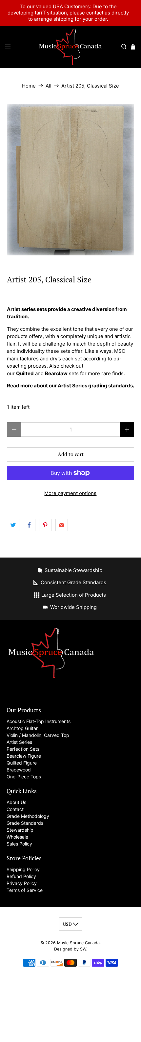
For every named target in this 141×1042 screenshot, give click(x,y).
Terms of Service (25, 890)
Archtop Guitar (22, 728)
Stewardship (20, 830)
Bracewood (19, 769)
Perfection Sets (23, 749)
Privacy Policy (22, 883)
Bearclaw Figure (24, 756)
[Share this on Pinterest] (45, 525)
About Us (16, 802)
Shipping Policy (23, 869)
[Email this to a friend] (61, 525)
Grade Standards (25, 823)
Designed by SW (70, 949)
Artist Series (19, 742)
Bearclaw (56, 373)
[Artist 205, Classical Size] (70, 179)
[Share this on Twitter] (13, 525)
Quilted (25, 373)
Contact (15, 809)
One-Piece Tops (24, 776)
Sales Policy (19, 844)
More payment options (70, 493)
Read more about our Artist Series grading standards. (70, 385)
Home (29, 85)
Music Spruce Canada (78, 942)
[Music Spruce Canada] (70, 47)
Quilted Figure (22, 763)
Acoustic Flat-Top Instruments (38, 721)
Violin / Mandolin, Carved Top (38, 735)
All (48, 85)
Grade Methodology (28, 816)
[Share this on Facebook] (29, 525)
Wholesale (17, 837)
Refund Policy (21, 876)
